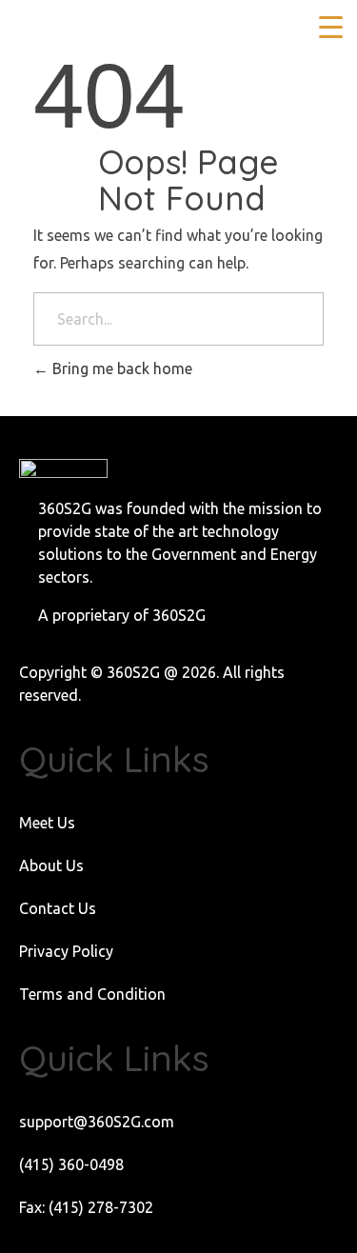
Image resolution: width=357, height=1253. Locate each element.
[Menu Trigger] (331, 26)
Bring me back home (120, 368)
